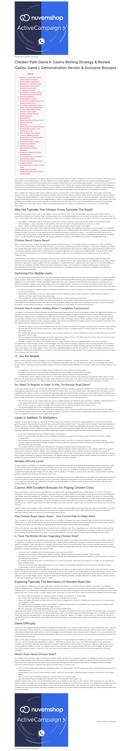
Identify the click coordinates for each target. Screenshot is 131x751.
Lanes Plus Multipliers (27, 96)
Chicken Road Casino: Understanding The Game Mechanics (28, 148)
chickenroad (19, 206)
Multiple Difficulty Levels (28, 99)
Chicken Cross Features (28, 144)
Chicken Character (26, 163)
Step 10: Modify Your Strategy (30, 133)
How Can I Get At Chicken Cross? (31, 161)
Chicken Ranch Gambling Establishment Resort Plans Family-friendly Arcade (32, 171)
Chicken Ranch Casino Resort (30, 81)
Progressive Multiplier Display (30, 141)
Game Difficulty (25, 118)
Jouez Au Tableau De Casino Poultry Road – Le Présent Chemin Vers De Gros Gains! (31, 137)
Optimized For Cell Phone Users (30, 84)
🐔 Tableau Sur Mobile (27, 90)
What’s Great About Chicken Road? (31, 120)
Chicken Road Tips (26, 122)
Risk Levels (23, 124)
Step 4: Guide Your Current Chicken (32, 126)
